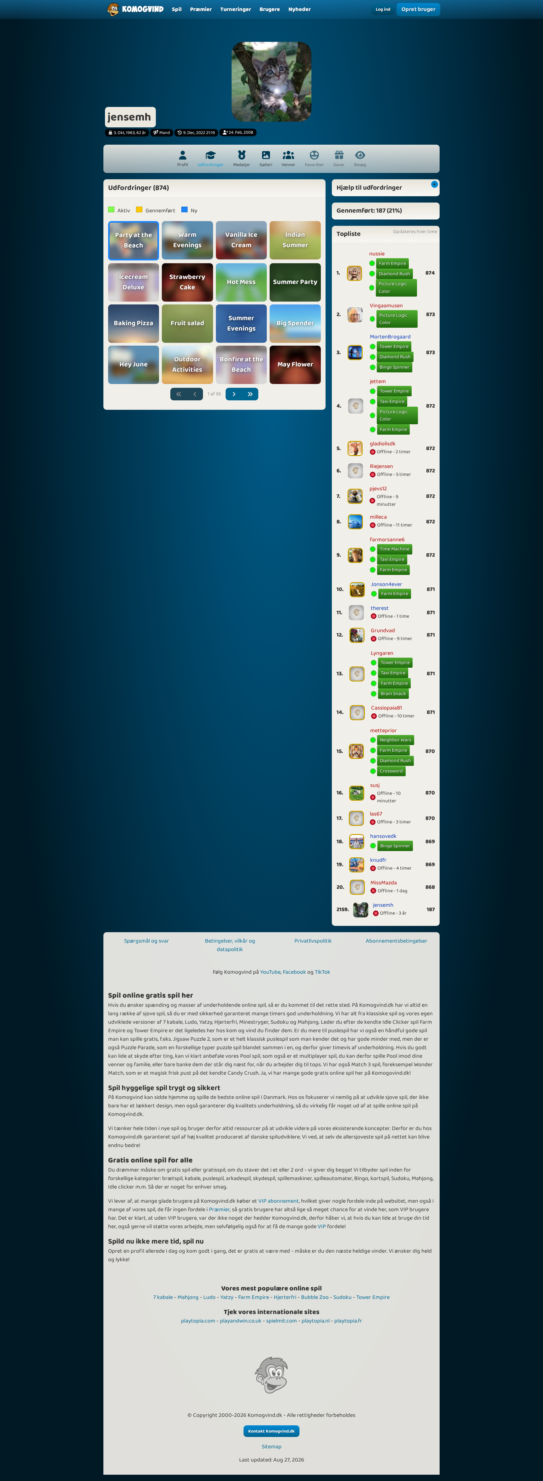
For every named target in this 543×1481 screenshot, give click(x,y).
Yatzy (226, 1297)
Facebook (294, 972)
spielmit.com (281, 1321)
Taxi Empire (392, 401)
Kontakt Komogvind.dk (271, 1431)
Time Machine (394, 549)
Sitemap (272, 1447)
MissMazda (383, 882)
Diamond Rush (394, 274)
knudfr (378, 860)
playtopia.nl (316, 1321)
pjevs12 (378, 488)
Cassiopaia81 (386, 708)
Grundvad (383, 630)
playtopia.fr (348, 1321)
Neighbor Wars (395, 740)
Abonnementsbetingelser (396, 941)
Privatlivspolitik (313, 941)
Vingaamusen (386, 305)
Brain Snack (393, 694)
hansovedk (383, 836)
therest (380, 608)
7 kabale (163, 1297)
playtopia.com (198, 1321)
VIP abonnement (278, 1201)
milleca (378, 517)
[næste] (234, 394)
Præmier (219, 1209)
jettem (378, 381)
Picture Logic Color (393, 287)
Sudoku (342, 1297)
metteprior (383, 730)
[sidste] (250, 394)
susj (375, 785)
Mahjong (188, 1297)
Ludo (209, 1297)
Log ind (383, 9)
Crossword (391, 771)
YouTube (270, 972)
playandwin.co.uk (240, 1321)
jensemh (383, 905)
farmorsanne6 (387, 539)
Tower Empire (394, 346)
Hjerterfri (285, 1297)
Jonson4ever (386, 584)
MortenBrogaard (390, 336)
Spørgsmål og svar (146, 941)
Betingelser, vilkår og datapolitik (230, 945)
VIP (322, 1226)
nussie (377, 253)
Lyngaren (382, 653)
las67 (376, 814)
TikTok (322, 972)
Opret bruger (418, 9)
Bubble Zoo (315, 1297)
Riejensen (381, 466)
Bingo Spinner (394, 367)
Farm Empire (392, 263)
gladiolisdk (383, 443)
